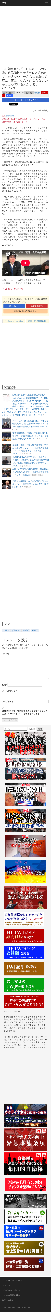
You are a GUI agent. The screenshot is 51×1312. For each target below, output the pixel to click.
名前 (4, 685)
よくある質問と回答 (11, 1295)
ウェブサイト (8, 701)
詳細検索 (32, 729)
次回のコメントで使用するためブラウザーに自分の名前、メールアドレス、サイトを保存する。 (24, 712)
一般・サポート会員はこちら (25, 100)
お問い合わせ (8, 1300)
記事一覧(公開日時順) (37, 321)
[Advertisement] (25, 34)
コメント (6, 654)
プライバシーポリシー (12, 1290)
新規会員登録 (37, 306)
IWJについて (7, 1285)
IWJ (4, 3)
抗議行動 (16, 630)
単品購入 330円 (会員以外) (25, 311)
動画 (9, 95)
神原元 (35, 630)
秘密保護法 (11, 116)
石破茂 (26, 630)
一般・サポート (14, 306)
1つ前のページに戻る (14, 321)
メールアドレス (9, 691)
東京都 (37, 93)
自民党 (6, 630)
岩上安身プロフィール (12, 1280)
